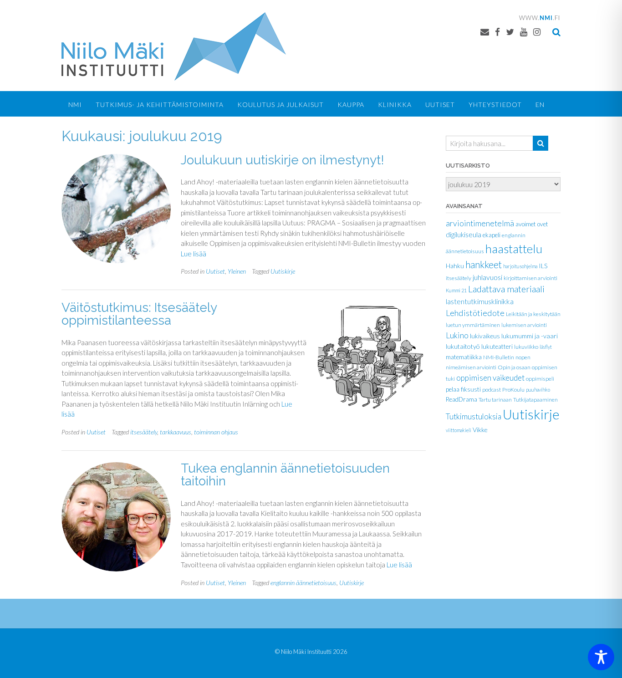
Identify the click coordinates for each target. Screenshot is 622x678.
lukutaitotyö (463, 346)
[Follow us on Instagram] (536, 31)
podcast (491, 389)
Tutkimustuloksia (473, 416)
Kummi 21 (456, 290)
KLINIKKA (395, 104)
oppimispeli (540, 378)
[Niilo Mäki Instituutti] (173, 46)
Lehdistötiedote (475, 313)
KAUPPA (350, 104)
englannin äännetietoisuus (303, 582)
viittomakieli (458, 430)
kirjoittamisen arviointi (530, 278)
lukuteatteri (497, 346)
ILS (543, 266)
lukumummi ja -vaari (529, 336)
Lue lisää (193, 254)
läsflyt (546, 347)
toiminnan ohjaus (216, 432)
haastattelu (513, 248)
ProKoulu (513, 389)
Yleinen (237, 271)
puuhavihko (538, 390)
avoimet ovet (531, 224)
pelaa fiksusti (463, 389)
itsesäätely (143, 432)
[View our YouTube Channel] (523, 31)
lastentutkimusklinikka (480, 301)
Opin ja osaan (514, 367)
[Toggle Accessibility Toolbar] (601, 657)
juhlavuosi (487, 277)
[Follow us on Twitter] (510, 31)
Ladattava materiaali (506, 288)
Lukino (457, 335)
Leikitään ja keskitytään (533, 314)
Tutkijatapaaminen (535, 399)
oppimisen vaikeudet (490, 377)
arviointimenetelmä (480, 223)
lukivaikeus (485, 336)
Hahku (455, 266)
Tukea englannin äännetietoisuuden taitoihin (285, 475)
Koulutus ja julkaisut (280, 104)
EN (540, 104)
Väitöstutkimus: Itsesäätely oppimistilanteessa (139, 314)
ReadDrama (461, 399)
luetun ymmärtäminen (473, 324)
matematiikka (464, 357)
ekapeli (491, 235)
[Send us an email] (484, 31)
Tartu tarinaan (495, 399)
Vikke (480, 429)
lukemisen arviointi (524, 324)
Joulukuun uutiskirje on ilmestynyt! (282, 160)
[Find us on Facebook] (497, 31)
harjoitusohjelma (520, 266)
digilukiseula (463, 234)
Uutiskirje (282, 271)
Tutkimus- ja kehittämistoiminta (160, 104)
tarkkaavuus (175, 432)
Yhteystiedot (495, 104)
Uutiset (440, 104)
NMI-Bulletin (498, 357)
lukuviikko (526, 346)
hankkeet (483, 264)
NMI (75, 104)
